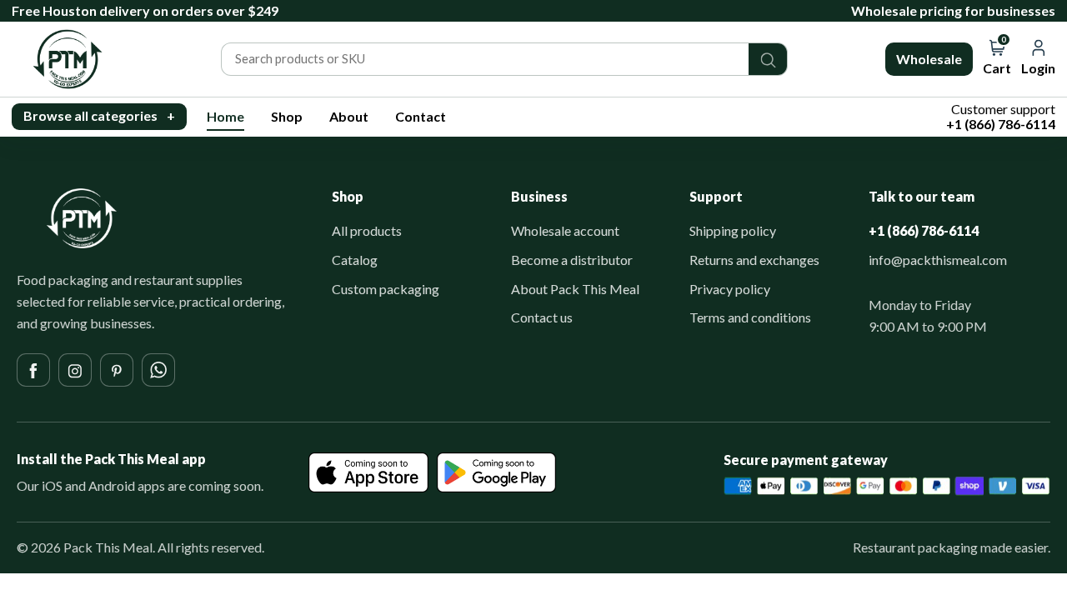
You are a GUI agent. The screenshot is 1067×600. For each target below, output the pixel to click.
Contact (420, 116)
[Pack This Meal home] (82, 218)
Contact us (542, 317)
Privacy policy (729, 289)
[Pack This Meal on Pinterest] (116, 370)
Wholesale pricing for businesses (953, 10)
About (348, 116)
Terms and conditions (750, 317)
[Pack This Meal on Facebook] (33, 370)
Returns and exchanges (754, 260)
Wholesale (929, 59)
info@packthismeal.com (938, 260)
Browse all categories (99, 115)
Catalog (355, 260)
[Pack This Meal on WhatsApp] (158, 370)
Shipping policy (732, 230)
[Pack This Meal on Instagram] (75, 370)
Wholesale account (565, 230)
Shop (287, 116)
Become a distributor (572, 260)
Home (225, 116)
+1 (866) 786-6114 (924, 230)
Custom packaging (385, 289)
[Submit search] (768, 59)
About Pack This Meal (575, 289)
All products (367, 230)
